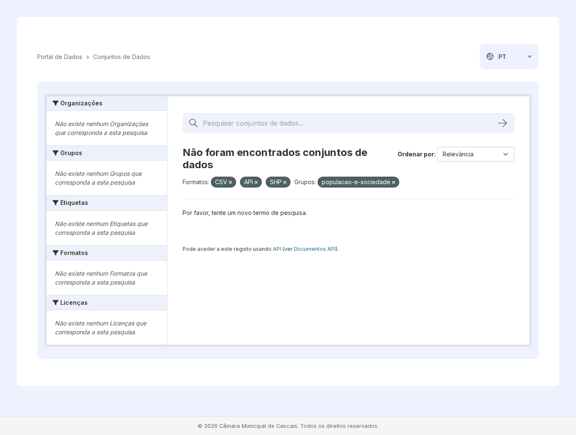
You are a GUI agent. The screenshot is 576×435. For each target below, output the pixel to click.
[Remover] (230, 182)
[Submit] (502, 123)
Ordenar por (416, 154)
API (277, 249)
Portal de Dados (59, 56)
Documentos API (315, 249)
